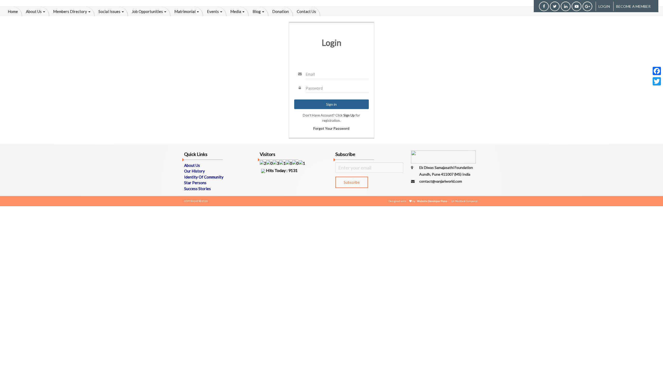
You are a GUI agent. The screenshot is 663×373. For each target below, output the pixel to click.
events (213, 11)
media (236, 11)
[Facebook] (657, 71)
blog (257, 11)
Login (604, 6)
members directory (70, 11)
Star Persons (195, 182)
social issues (109, 11)
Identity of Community (204, 177)
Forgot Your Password (331, 128)
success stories (197, 188)
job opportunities (148, 11)
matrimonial (185, 11)
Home (13, 11)
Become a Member (633, 6)
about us (34, 11)
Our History (194, 171)
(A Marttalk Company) (464, 201)
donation (280, 11)
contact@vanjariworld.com (440, 181)
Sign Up (349, 115)
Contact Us (306, 11)
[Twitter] (657, 81)
